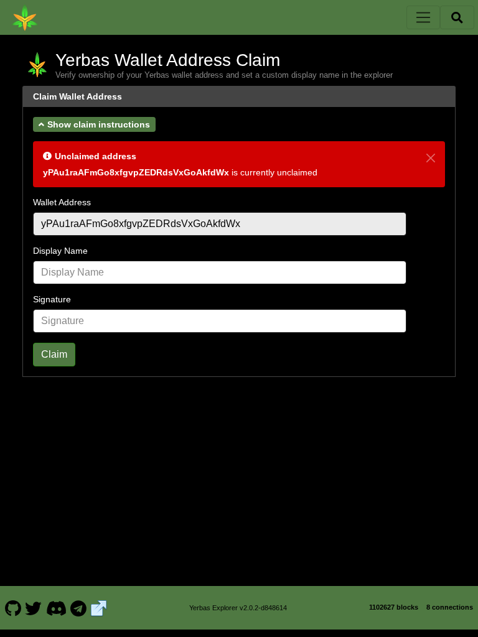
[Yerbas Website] (99, 607)
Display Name (60, 251)
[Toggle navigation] (423, 17)
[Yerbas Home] (25, 17)
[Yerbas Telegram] (79, 607)
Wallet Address (62, 202)
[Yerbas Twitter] (33, 607)
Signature (52, 299)
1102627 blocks (393, 607)
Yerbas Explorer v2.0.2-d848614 (238, 607)
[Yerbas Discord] (56, 607)
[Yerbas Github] (13, 607)
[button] (94, 124)
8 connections (449, 607)
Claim (54, 354)
